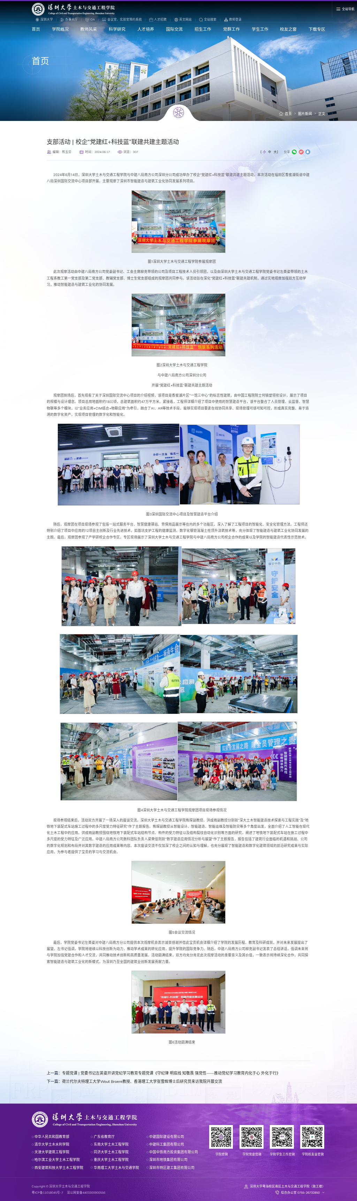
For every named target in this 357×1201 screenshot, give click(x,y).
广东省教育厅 (104, 1136)
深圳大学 (46, 19)
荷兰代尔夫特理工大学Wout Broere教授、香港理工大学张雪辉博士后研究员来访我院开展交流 (134, 1081)
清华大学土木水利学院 (52, 1144)
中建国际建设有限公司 (166, 1136)
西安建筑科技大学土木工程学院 (59, 1167)
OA (92, 19)
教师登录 (235, 19)
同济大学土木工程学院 (111, 1152)
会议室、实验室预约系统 (124, 19)
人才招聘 (160, 19)
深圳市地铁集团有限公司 (168, 1159)
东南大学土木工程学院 (111, 1144)
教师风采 (88, 29)
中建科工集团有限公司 (166, 1144)
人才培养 (145, 29)
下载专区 (317, 29)
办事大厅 (71, 19)
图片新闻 (305, 114)
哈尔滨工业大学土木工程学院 (57, 1159)
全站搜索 (210, 19)
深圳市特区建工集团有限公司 (172, 1167)
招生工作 (203, 29)
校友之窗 (288, 29)
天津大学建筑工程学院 (52, 1152)
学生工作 (260, 29)
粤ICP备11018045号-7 (47, 1192)
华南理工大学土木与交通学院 (116, 1167)
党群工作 (231, 29)
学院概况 (60, 29)
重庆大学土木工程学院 (111, 1159)
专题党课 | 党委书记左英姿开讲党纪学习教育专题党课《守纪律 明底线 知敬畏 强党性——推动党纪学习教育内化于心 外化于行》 (163, 1073)
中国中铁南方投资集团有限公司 (173, 1152)
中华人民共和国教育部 (52, 1136)
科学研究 (117, 29)
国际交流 (174, 29)
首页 (36, 29)
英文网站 (185, 19)
